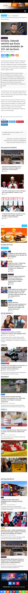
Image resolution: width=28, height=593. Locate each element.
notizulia (9, 116)
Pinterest (20, 121)
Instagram (17, 583)
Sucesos (4, 345)
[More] (17, 55)
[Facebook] (2, 55)
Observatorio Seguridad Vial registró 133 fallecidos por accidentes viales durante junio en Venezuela (14, 367)
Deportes (10, 261)
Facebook (5, 121)
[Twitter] (5, 55)
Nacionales (5, 376)
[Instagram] (12, 55)
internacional (5, 116)
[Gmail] (15, 55)
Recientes (5, 248)
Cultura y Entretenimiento (5, 329)
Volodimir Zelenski (19, 116)
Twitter (13, 121)
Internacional (4, 38)
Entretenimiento (7, 313)
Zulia (9, 251)
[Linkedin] (7, 55)
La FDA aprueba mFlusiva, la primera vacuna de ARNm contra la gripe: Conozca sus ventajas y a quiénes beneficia (13, 215)
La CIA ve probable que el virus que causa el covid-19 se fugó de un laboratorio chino (14, 431)
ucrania (14, 116)
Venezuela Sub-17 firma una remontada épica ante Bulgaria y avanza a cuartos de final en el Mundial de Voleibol (17, 267)
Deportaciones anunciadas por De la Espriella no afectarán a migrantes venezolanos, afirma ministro (11, 168)
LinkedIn (5, 124)
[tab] (5, 248)
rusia (12, 116)
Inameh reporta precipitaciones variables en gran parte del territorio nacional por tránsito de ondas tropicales (17, 306)
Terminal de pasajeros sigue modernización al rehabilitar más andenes (17, 255)
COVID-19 (4, 409)
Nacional (10, 300)
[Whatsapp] (10, 55)
